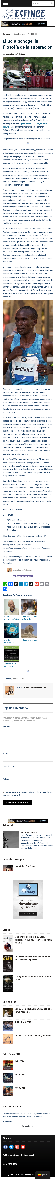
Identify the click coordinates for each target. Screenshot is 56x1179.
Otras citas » (27, 1126)
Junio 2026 (19, 1074)
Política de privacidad (12, 1155)
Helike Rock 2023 (22, 1022)
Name (5, 753)
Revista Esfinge (26, 1174)
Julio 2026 (19, 1061)
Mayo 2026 (19, 1088)
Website (6, 779)
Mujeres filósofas (30, 832)
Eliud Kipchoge (18, 678)
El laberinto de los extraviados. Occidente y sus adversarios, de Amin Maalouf (33, 940)
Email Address (9, 766)
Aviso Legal (29, 1155)
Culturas (6, 34)
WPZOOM (17, 1178)
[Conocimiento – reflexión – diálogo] (24, 14)
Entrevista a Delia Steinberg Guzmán (32, 1035)
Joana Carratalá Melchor (16, 54)
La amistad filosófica (24, 866)
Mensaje (6, 726)
